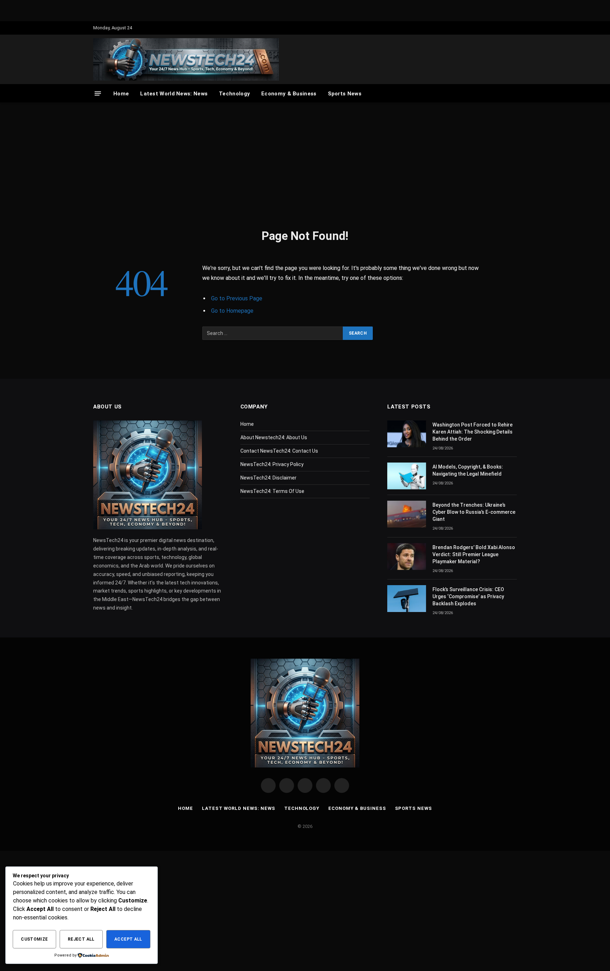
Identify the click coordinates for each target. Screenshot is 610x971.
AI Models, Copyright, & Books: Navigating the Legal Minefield (467, 470)
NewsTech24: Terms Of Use (272, 491)
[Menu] (98, 93)
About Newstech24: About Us (273, 437)
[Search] (513, 93)
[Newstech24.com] (186, 59)
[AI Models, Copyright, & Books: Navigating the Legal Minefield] (406, 476)
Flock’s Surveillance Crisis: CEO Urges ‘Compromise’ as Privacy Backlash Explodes (468, 596)
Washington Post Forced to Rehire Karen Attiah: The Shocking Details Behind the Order (472, 432)
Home (121, 93)
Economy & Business (288, 93)
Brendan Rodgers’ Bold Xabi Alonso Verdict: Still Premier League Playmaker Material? (473, 554)
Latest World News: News (174, 93)
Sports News (344, 93)
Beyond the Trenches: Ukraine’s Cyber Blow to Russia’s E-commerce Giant (473, 512)
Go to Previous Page (236, 298)
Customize (34, 939)
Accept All (128, 939)
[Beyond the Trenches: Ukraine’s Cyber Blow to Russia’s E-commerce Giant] (406, 514)
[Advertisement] (305, 164)
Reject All (81, 939)
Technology (234, 93)
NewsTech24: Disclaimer (268, 478)
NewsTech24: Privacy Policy (272, 464)
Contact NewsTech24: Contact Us (279, 451)
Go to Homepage (232, 310)
